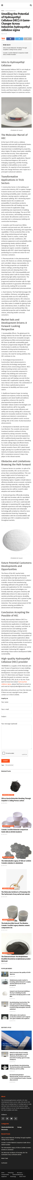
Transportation (5, 1174)
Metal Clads (4, 1158)
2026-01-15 (12, 1061)
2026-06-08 (4, 930)
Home (2, 10)
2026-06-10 (4, 865)
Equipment (4, 1176)
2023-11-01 (12, 987)
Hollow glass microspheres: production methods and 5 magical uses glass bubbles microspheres (20, 1016)
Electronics (4, 1129)
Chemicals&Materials (10, 10)
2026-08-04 (4, 803)
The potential (9, 765)
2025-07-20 (12, 1020)
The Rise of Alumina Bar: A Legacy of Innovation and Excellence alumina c (14, 1045)
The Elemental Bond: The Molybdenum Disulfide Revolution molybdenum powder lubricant (16, 959)
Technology (11, 1172)
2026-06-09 (4, 896)
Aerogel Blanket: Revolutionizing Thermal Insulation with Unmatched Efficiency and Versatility (20, 1067)
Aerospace (19, 1172)
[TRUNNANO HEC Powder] (16, 112)
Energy (19, 1127)
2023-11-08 (12, 976)
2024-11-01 (12, 998)
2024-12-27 (12, 1071)
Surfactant (4, 1163)
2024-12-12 (4, 33)
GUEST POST (22, 1176)
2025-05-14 (12, 1082)
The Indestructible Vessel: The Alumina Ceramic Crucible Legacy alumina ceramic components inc (15, 925)
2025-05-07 (12, 1011)
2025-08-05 (5, 1048)
